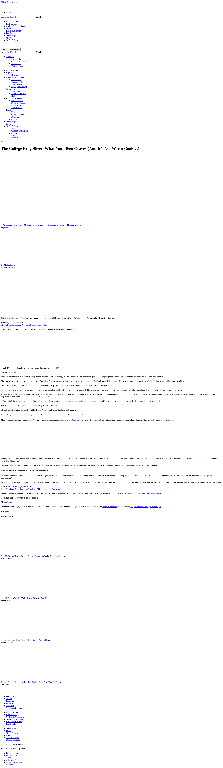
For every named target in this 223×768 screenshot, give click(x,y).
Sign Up (4, 228)
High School (11, 24)
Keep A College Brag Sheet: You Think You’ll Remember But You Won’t (31, 489)
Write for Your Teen (19, 66)
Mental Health (17, 100)
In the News (16, 64)
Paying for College (19, 87)
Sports (8, 38)
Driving (14, 75)
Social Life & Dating (14, 719)
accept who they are (31, 482)
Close (3, 142)
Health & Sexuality (14, 31)
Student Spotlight (13, 740)
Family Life (11, 724)
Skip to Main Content (10, 2)
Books (14, 128)
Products (14, 138)
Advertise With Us (13, 760)
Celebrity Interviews (19, 131)
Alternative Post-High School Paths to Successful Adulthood (25, 640)
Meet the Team (17, 59)
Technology (11, 35)
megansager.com (110, 506)
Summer (14, 133)
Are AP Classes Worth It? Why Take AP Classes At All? (24, 598)
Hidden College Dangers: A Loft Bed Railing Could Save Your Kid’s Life (31, 682)
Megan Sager (9, 265)
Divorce (14, 112)
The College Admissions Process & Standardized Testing (24, 325)
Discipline (15, 117)
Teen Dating (16, 91)
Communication (17, 114)
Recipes (14, 135)
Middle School (12, 21)
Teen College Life (18, 84)
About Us (10, 12)
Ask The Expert (12, 737)
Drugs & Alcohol (18, 103)
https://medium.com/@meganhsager (146, 506)
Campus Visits (17, 82)
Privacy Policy (12, 753)
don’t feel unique (75, 420)
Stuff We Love (12, 40)
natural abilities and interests (149, 493)
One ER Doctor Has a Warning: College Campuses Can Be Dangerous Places (33, 556)
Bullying (14, 96)
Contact (9, 735)
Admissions (16, 80)
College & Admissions (15, 26)
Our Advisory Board (19, 61)
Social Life (10, 28)
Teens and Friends (18, 93)
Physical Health (17, 105)
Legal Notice (11, 755)
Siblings (14, 119)
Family (9, 33)
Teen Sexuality (17, 107)
